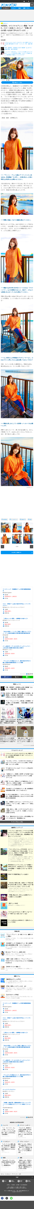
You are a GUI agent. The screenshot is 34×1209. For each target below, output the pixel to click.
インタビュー (6, 8)
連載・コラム (26, 8)
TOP (17, 1177)
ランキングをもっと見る (17, 821)
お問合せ (8, 1184)
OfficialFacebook (12, 1181)
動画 (20, 8)
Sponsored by (23, 673)
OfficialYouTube (29, 1181)
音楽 (30, 519)
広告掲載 (13, 1184)
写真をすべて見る (18, 82)
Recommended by (27, 745)
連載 (21, 1157)
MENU (32, 5)
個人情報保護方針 (24, 1184)
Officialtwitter (21, 1181)
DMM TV (23, 519)
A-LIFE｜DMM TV (16, 552)
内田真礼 (5, 519)
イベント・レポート (25, 1125)
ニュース (5, 1125)
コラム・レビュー (24, 1141)
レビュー (14, 8)
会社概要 (17, 1184)
